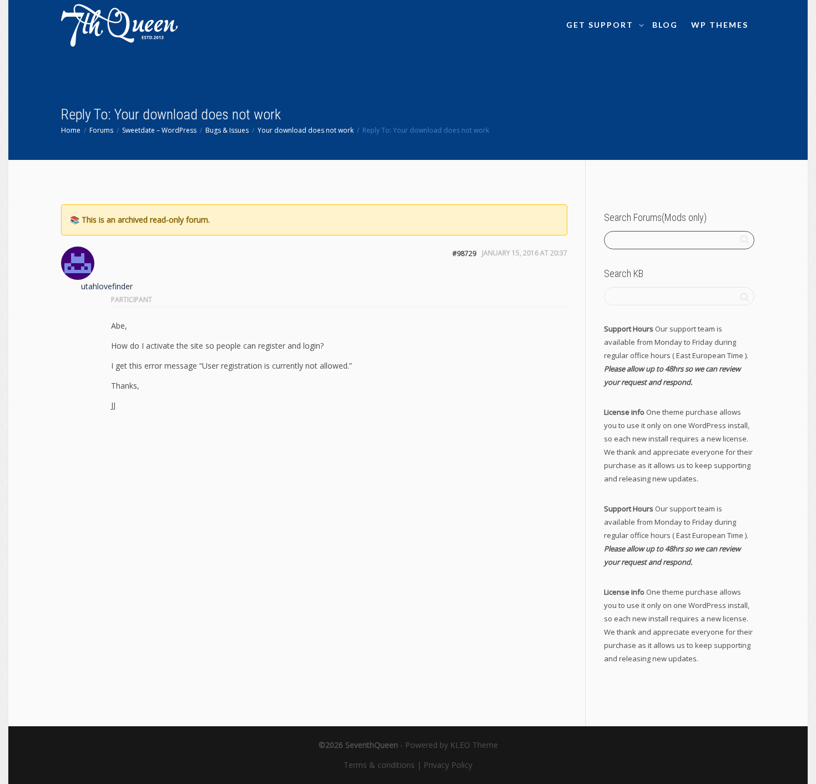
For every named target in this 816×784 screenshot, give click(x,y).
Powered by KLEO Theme (451, 745)
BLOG (665, 24)
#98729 (464, 253)
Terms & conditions (379, 765)
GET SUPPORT (601, 24)
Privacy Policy (448, 765)
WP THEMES (719, 24)
